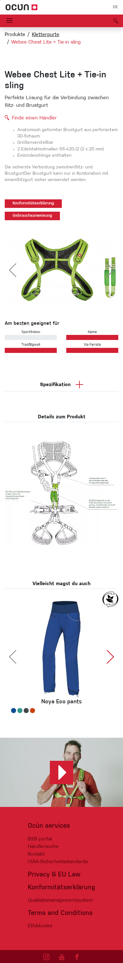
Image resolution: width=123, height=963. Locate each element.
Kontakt (36, 854)
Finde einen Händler (34, 118)
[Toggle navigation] (9, 21)
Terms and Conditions (60, 913)
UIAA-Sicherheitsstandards (58, 861)
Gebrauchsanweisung (32, 216)
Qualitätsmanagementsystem (60, 900)
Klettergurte (45, 34)
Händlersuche (43, 846)
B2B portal (40, 839)
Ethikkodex (40, 926)
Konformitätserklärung (33, 203)
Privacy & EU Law (54, 874)
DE (115, 7)
